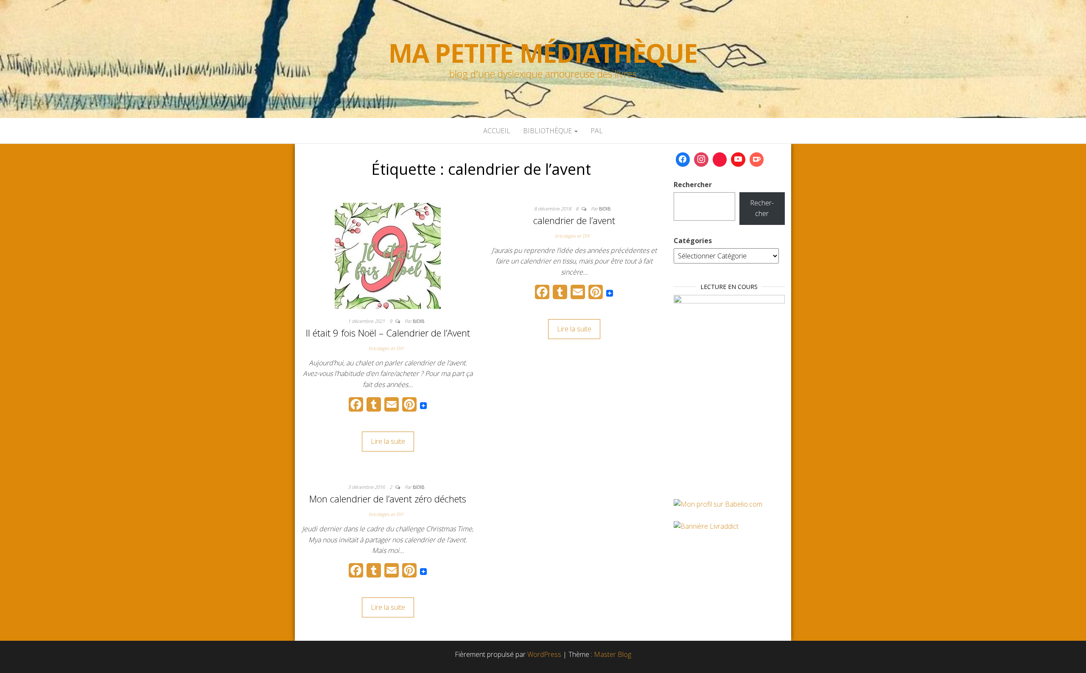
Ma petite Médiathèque (543, 53)
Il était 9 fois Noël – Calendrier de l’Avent (388, 332)
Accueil (496, 130)
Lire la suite (388, 441)
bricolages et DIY (386, 348)
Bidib (418, 321)
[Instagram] (701, 159)
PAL (597, 130)
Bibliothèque (548, 130)
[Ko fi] (756, 159)
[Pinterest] (720, 159)
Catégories (693, 240)
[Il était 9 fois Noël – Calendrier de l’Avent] (388, 255)
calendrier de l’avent (574, 220)
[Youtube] (738, 159)
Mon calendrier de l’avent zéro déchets (387, 498)
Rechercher (693, 184)
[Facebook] (683, 159)
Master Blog (612, 654)
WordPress (544, 654)
